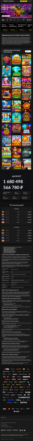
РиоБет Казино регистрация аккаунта (10, 248)
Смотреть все (28, 51)
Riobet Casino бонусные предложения (10, 251)
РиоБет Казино (8, 1)
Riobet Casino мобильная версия (9, 252)
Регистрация (23, 1)
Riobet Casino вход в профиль (9, 249)
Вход (30, 1)
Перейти (4, 29)
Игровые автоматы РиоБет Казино (8, 422)
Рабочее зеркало (4, 425)
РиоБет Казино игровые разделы (9, 250)
